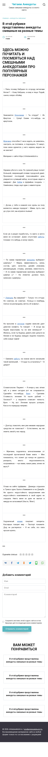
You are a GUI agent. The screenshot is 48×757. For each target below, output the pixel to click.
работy (17, 359)
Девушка (9, 298)
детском (20, 324)
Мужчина (7, 141)
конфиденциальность (33, 729)
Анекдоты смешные (18, 18)
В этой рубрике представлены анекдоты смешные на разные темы (24, 660)
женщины (31, 260)
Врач (28, 394)
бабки (19, 182)
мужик (20, 521)
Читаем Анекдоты (24, 4)
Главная (5, 18)
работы (41, 237)
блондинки (19, 115)
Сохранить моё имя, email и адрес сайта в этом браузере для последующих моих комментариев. (23, 622)
